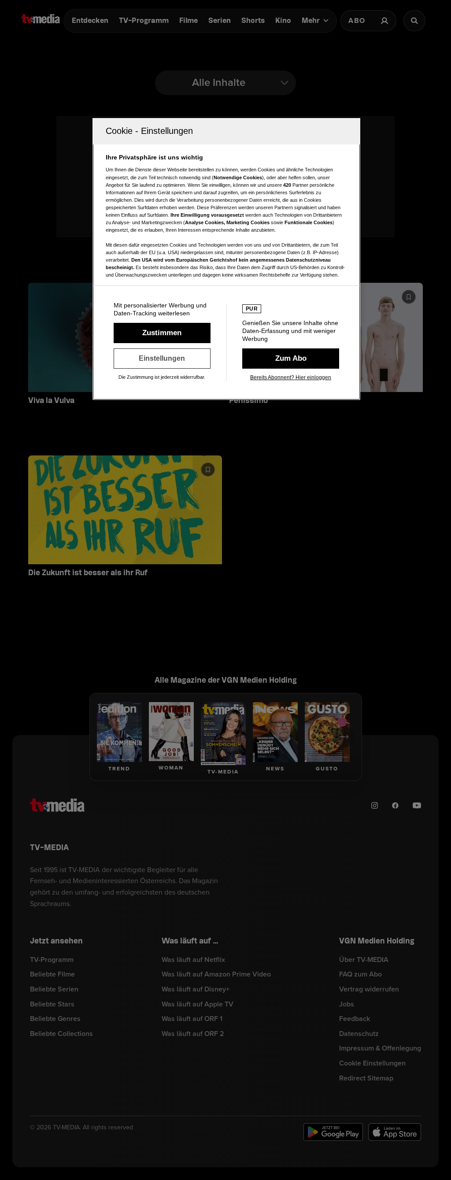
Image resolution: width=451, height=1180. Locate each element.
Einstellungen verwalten (162, 358)
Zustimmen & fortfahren (162, 333)
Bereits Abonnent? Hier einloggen (290, 377)
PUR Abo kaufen (290, 358)
